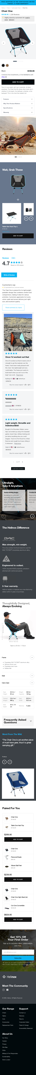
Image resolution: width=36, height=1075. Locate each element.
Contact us (22, 1012)
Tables (4, 1016)
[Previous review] (13, 462)
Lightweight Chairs (16, 8)
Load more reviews (18, 469)
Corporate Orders (24, 1022)
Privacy (4, 1044)
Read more (19, 375)
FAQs (3, 1050)
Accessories (5, 1022)
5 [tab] (22, 61)
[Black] (3, 65)
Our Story (5, 1038)
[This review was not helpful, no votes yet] (28, 385)
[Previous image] (3, 135)
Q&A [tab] (13, 258)
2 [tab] (17, 61)
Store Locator (6, 1059)
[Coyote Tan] (7, 65)
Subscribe (18, 958)
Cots (3, 1019)
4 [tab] (21, 61)
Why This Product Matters (11, 103)
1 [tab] (15, 61)
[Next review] (22, 462)
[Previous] (3, 43)
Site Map (4, 1047)
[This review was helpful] (25, 453)
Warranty (6, 112)
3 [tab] (19, 61)
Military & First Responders (10, 1053)
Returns (21, 1019)
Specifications (8, 108)
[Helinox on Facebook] (7, 989)
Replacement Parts (7, 1025)
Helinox (3, 8)
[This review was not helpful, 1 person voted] (28, 409)
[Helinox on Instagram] (3, 989)
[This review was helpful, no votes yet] (25, 385)
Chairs (8, 8)
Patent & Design (24, 1025)
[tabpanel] (18, 41)
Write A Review (9, 275)
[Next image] (33, 135)
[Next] (32, 43)
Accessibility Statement (26, 1028)
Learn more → (6, 231)
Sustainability (6, 1056)
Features (6, 99)
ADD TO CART (18, 236)
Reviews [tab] (5, 258)
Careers (4, 1041)
